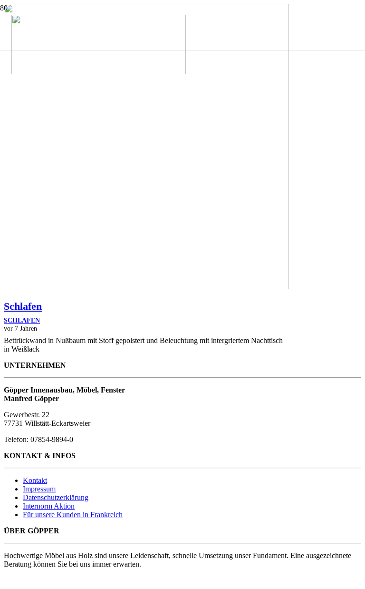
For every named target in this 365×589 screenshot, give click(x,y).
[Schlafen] (146, 287)
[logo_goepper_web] (98, 72)
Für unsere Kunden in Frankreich (73, 514)
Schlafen (23, 306)
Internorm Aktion (49, 506)
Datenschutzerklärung (55, 497)
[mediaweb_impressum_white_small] (21, 581)
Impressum (39, 489)
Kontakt (35, 480)
